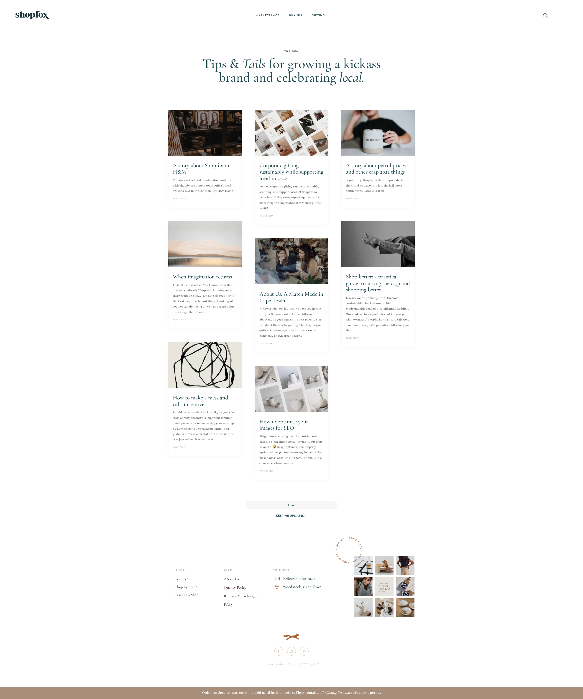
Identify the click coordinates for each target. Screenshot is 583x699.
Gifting (318, 15)
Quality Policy (235, 587)
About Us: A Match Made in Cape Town (291, 297)
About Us (231, 579)
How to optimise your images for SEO (283, 425)
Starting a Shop (187, 595)
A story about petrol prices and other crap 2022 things (376, 168)
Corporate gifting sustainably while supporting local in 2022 (291, 172)
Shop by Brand (186, 587)
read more (179, 198)
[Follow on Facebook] (278, 651)
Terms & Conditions (275, 664)
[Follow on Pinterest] (304, 651)
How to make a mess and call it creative (200, 401)
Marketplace (268, 15)
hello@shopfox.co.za (299, 578)
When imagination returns (202, 276)
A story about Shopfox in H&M (201, 168)
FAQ (228, 604)
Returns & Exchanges (241, 596)
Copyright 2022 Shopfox (304, 664)
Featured (182, 579)
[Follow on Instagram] (291, 651)
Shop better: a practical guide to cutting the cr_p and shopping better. (378, 283)
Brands (295, 15)
